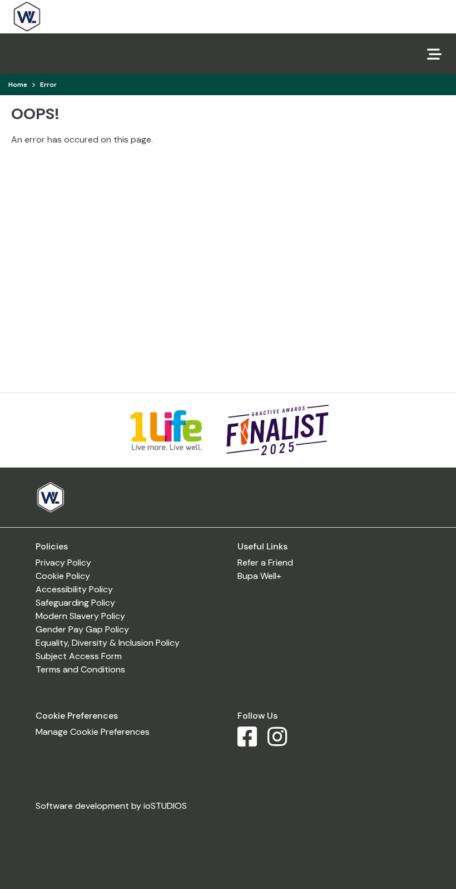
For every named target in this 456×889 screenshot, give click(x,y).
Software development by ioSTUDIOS (111, 806)
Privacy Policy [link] (63, 562)
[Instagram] (281, 742)
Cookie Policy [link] (63, 576)
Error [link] (48, 84)
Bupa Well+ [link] (259, 576)
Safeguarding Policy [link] (75, 602)
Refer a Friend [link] (265, 562)
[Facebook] (251, 742)
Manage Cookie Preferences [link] (93, 732)
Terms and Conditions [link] (80, 669)
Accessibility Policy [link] (74, 589)
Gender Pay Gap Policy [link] (82, 629)
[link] (59, 16)
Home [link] (17, 84)
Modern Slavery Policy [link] (80, 616)
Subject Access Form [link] (79, 656)
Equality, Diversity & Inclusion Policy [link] (108, 643)
